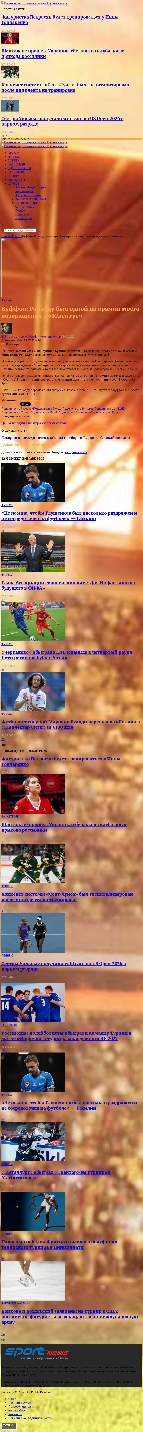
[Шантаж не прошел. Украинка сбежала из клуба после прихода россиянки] (10, 43)
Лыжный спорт (26, 203)
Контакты (15, 1414)
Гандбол (21, 210)
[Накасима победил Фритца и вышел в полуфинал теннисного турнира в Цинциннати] (33, 1230)
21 (3, 1190)
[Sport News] (34, 3)
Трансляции (23, 218)
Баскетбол (16, 164)
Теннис (14, 176)
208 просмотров (12, 336)
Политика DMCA (19, 1403)
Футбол (14, 157)
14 (3, 1050)
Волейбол (16, 172)
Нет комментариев (47, 336)
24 (3, 1334)
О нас (12, 1399)
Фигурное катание (28, 195)
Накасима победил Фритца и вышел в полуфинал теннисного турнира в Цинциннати (59, 1244)
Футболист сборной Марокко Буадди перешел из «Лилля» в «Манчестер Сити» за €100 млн (70, 724)
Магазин (15, 153)
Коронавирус (24, 191)
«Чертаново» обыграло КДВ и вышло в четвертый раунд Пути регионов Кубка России (66, 655)
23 (3, 1259)
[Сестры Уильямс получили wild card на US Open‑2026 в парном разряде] (10, 110)
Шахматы (22, 214)
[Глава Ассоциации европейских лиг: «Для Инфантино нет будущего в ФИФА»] (33, 571)
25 (3, 670)
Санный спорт (25, 207)
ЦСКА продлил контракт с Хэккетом (34, 423)
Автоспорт (16, 180)
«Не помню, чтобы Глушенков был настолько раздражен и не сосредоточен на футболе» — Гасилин (69, 515)
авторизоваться (76, 452)
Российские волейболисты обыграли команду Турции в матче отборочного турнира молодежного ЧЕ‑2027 (66, 1035)
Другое (13, 183)
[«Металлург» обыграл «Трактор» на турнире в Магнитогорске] (33, 1160)
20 (3, 739)
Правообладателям (21, 1406)
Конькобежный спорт (30, 199)
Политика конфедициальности (30, 1418)
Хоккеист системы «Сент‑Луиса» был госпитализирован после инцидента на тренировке (65, 87)
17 (3, 600)
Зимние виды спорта (30, 187)
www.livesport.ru (30, 400)
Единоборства (19, 168)
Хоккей (14, 160)
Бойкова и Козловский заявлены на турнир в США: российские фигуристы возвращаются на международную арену (69, 1317)
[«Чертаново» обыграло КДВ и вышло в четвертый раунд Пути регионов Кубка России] (33, 640)
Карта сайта (16, 1410)
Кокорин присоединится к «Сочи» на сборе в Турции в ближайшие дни (65, 438)
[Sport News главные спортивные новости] (36, 1360)
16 (3, 530)
